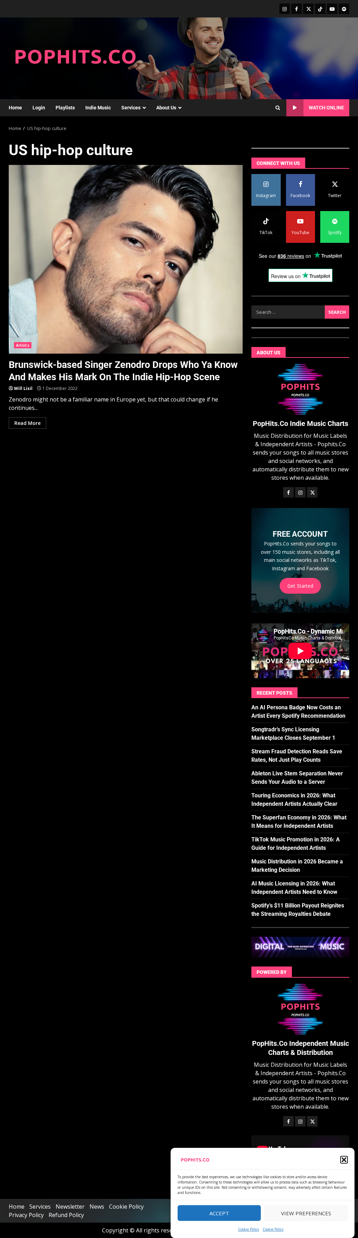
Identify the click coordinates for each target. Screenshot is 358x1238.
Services (131, 107)
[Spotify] (344, 8)
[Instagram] (284, 8)
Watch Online (326, 107)
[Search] (277, 108)
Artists (22, 345)
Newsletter (70, 1206)
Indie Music (98, 107)
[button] (344, 1159)
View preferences (306, 1213)
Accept (219, 1213)
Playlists (65, 107)
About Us (166, 107)
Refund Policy (66, 1215)
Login (39, 107)
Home (15, 107)
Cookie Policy (248, 1229)
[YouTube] (332, 8)
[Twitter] (308, 8)
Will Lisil (23, 388)
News (97, 1206)
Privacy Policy (26, 1215)
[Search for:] (288, 312)
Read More (27, 423)
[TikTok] (320, 8)
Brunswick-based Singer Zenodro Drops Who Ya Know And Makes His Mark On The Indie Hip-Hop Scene (126, 259)
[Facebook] (296, 8)
